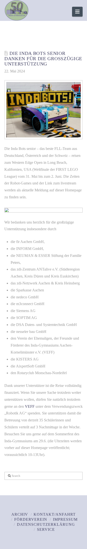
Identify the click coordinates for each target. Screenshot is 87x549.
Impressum (65, 519)
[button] (77, 12)
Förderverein (30, 519)
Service (46, 529)
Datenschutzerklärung (46, 524)
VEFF (30, 406)
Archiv (19, 514)
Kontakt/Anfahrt (55, 514)
